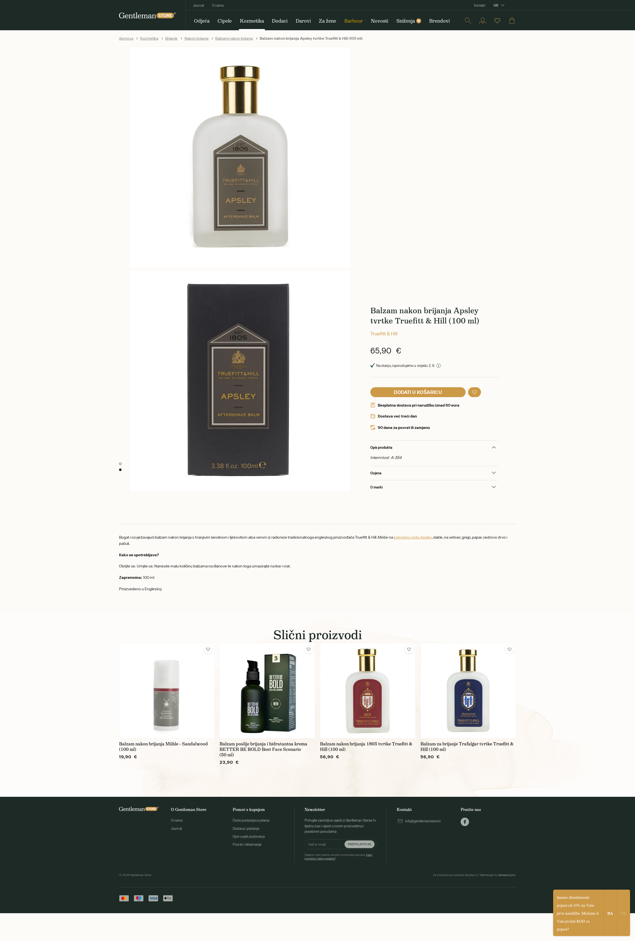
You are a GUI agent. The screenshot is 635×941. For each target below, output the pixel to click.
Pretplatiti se (359, 844)
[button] (474, 392)
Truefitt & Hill (383, 333)
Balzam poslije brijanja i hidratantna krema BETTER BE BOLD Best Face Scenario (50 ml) (263, 749)
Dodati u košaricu (418, 392)
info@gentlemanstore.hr (423, 821)
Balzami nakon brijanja (234, 38)
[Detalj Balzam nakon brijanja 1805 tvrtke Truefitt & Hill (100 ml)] (367, 690)
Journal (198, 5)
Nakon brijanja (196, 38)
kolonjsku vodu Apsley (413, 537)
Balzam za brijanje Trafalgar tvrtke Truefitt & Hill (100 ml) (466, 746)
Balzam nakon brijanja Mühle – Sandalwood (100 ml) (163, 746)
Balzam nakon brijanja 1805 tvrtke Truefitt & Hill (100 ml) (366, 746)
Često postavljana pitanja (251, 820)
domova (126, 38)
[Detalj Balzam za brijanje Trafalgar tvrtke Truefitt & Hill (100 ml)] (468, 690)
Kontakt (479, 5)
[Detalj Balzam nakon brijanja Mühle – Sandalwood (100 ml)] (167, 690)
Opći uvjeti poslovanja (249, 836)
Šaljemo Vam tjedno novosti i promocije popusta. (338, 856)
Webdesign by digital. (498, 875)
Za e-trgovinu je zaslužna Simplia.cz (455, 875)
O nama (217, 5)
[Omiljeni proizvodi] (497, 21)
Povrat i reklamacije (247, 844)
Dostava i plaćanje (246, 829)
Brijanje (171, 38)
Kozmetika (149, 38)
